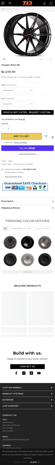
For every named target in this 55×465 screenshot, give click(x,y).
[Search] (10, 3)
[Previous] (46, 59)
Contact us (27, 366)
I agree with (8, 142)
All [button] (5, 228)
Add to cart (21, 136)
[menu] (2, 3)
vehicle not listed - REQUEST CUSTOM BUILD (28, 112)
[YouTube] (39, 373)
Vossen (10, 161)
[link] (14, 331)
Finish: (8, 85)
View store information (13, 176)
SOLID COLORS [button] (42, 228)
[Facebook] (16, 373)
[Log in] (44, 3)
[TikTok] (31, 373)
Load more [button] (27, 272)
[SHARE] (51, 137)
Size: (8, 99)
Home (3, 9)
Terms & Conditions (20, 142)
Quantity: (5, 123)
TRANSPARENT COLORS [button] (21, 228)
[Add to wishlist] (46, 136)
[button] (10, 242)
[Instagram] (24, 373)
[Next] (51, 59)
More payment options (27, 154)
